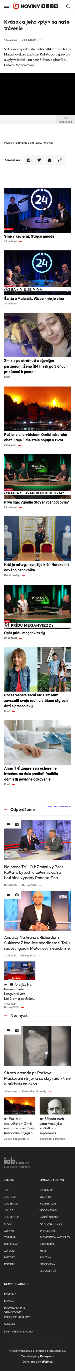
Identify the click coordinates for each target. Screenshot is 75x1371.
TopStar (10, 1237)
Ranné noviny (49, 1217)
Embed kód (65, 122)
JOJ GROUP (11, 1217)
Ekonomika (47, 1264)
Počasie (9, 1264)
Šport (8, 1224)
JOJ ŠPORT (11, 1203)
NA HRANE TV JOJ (51, 1224)
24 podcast (47, 1230)
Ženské (9, 1230)
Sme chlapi (11, 1244)
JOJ (6, 1190)
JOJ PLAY (10, 1197)
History (9, 1257)
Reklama (10, 1294)
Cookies (9, 1324)
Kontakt (10, 1301)
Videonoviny (48, 1210)
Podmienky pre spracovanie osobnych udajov (17, 1312)
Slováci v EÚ (48, 1271)
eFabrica (46, 1361)
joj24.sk (45, 1197)
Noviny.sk (46, 1190)
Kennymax (47, 1356)
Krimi (43, 1251)
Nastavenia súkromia (18, 1331)
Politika (45, 1257)
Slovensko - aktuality (55, 1237)
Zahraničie (47, 1244)
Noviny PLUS (48, 1203)
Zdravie (9, 1251)
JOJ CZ (8, 1210)
